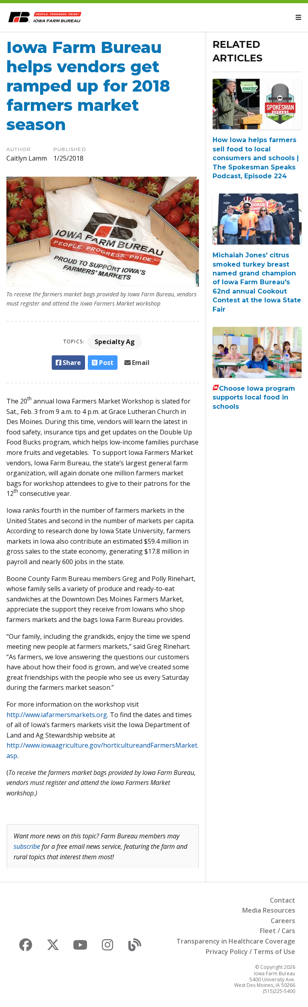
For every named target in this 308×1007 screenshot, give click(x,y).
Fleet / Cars (277, 930)
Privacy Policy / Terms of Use (250, 951)
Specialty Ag (115, 341)
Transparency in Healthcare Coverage (235, 941)
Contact (282, 900)
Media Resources (268, 910)
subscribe (27, 846)
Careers (283, 920)
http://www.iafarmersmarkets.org (56, 714)
